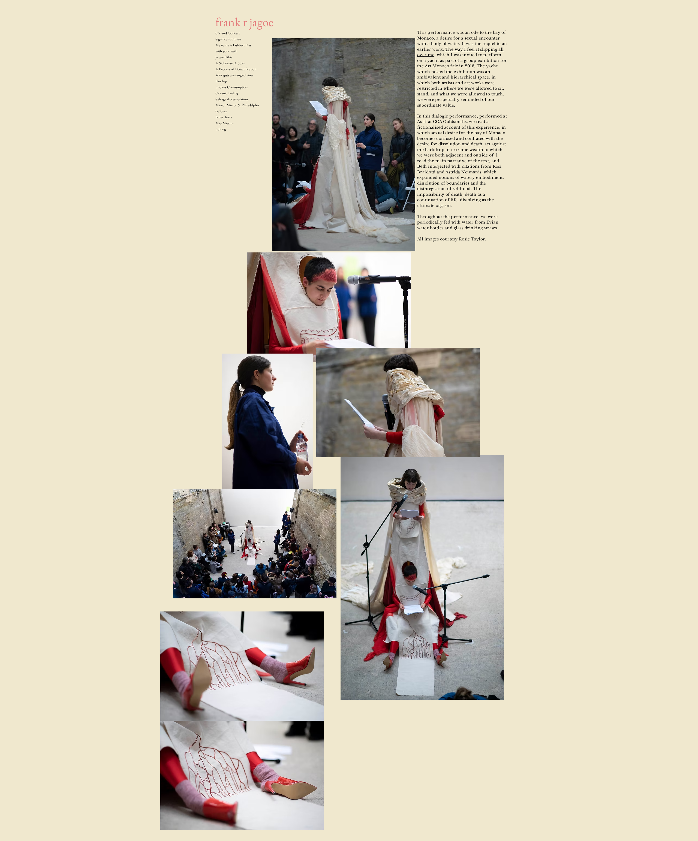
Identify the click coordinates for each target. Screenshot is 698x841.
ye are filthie (223, 57)
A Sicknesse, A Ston (230, 63)
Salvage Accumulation (231, 99)
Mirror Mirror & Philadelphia (237, 105)
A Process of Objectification (235, 69)
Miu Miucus (224, 122)
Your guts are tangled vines (234, 75)
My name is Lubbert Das (233, 45)
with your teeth (226, 51)
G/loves (221, 110)
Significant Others (228, 39)
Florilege (221, 81)
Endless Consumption (231, 87)
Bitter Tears (223, 116)
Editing (220, 128)
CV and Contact (227, 33)
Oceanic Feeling (226, 93)
